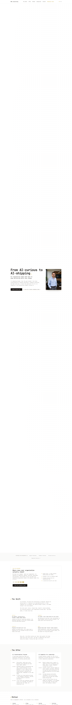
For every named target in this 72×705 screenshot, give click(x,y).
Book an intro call (16, 289)
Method (33, 1)
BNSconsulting (14, 1)
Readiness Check (50, 1)
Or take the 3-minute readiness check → (32, 289)
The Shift (25, 1)
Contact (44, 1)
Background (39, 1)
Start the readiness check (19, 585)
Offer (30, 1)
